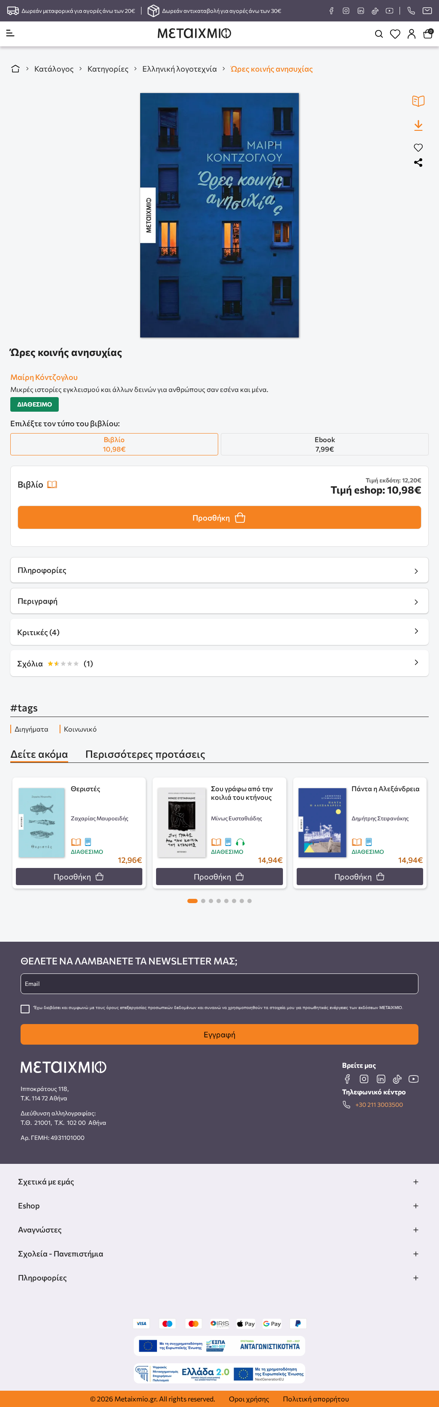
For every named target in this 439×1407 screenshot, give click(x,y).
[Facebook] (331, 11)
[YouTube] (389, 11)
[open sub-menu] (416, 1182)
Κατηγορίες (108, 68)
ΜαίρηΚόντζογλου (44, 377)
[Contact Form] (427, 11)
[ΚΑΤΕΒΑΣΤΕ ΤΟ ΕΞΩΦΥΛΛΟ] (418, 125)
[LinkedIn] (360, 11)
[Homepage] (194, 34)
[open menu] (10, 33)
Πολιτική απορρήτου (316, 1399)
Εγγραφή (219, 1034)
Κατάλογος (54, 68)
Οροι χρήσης (249, 1399)
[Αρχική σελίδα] (15, 68)
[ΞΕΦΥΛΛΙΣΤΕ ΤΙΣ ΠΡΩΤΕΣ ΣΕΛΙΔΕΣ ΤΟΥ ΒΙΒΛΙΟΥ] (418, 101)
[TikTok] (375, 11)
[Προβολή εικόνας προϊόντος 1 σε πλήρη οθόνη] (219, 215)
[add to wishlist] (418, 148)
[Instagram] (346, 11)
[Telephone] (411, 10)
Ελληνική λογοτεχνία (179, 68)
